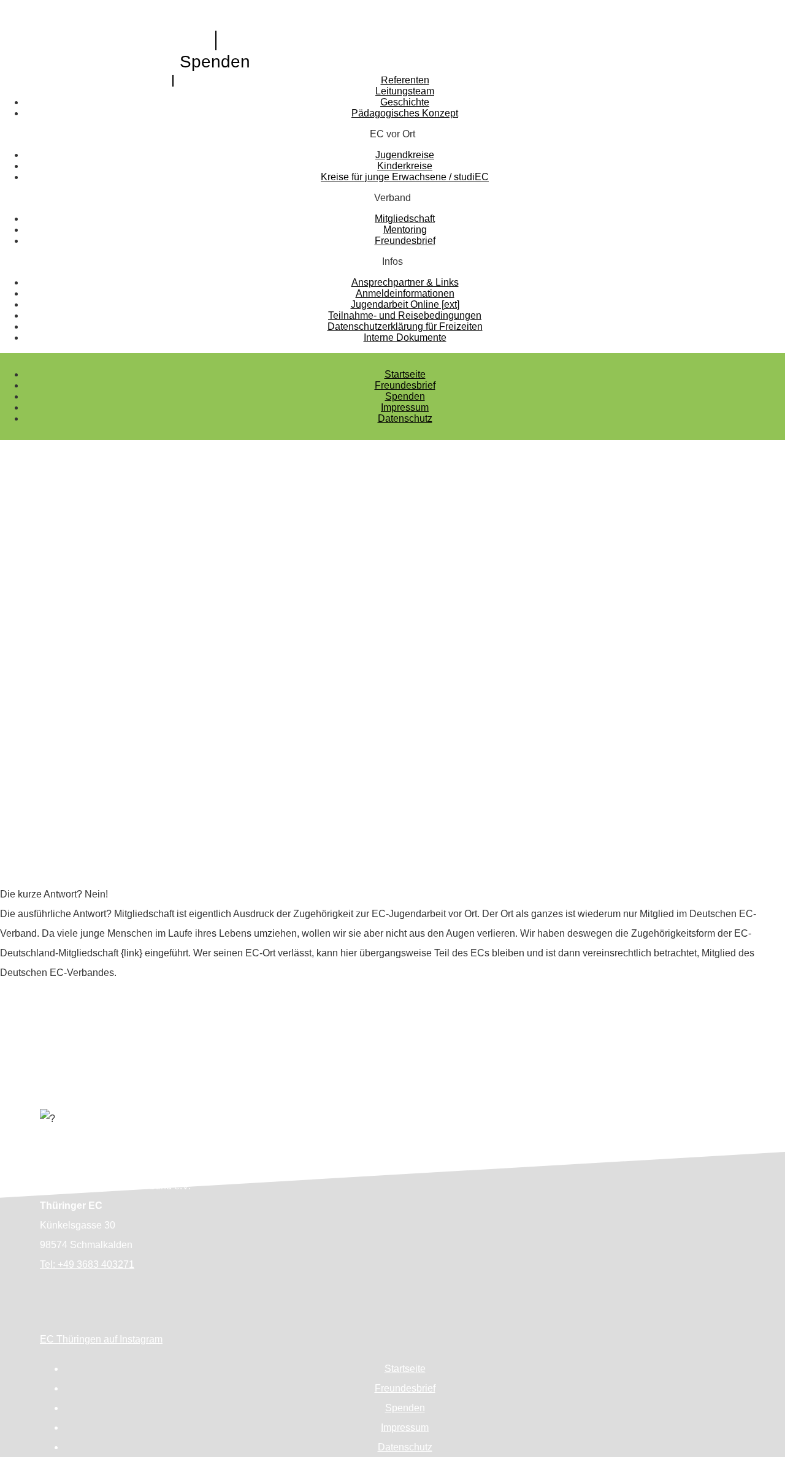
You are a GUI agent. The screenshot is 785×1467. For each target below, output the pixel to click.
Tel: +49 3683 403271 (87, 1264)
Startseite (405, 374)
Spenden (215, 61)
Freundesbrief (405, 385)
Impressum (405, 407)
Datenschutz (405, 418)
